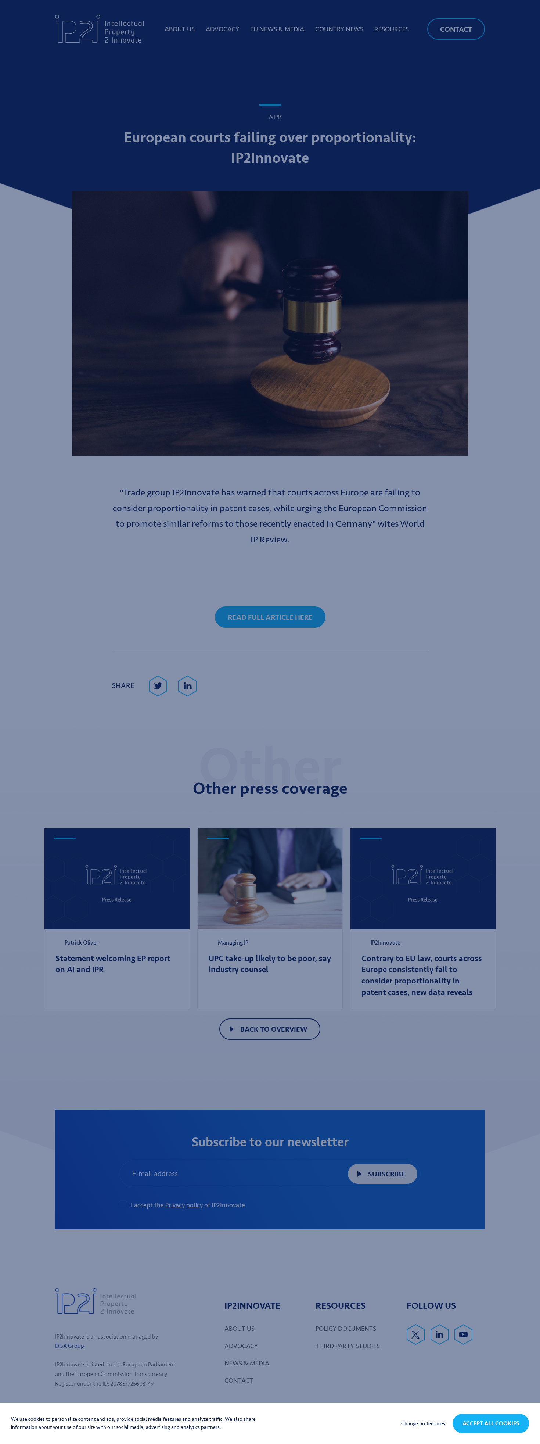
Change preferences (423, 1423)
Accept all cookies (490, 1423)
